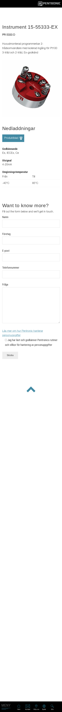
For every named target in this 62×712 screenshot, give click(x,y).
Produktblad (11, 138)
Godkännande (9, 148)
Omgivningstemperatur (15, 172)
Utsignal (7, 160)
